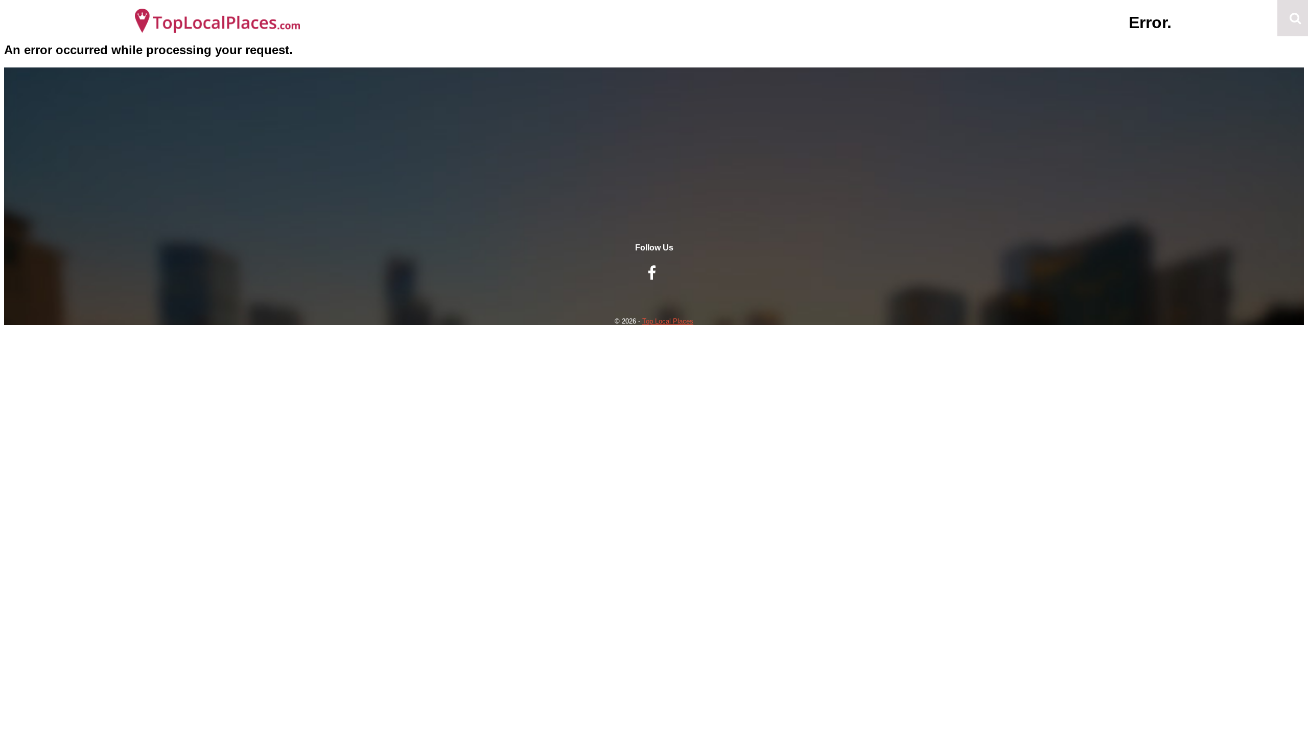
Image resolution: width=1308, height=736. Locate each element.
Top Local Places (667, 321)
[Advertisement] (654, 171)
